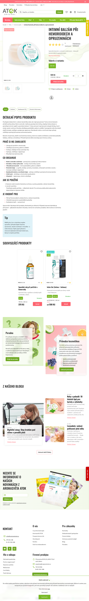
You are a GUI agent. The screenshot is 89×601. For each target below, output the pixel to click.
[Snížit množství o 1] (73, 76)
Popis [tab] (5, 109)
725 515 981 (38, 567)
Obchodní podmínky (9, 559)
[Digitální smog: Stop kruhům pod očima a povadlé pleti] (23, 419)
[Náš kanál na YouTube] (5, 549)
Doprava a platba (8, 565)
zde (49, 589)
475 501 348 (9, 540)
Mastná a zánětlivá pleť (70, 363)
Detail (37, 304)
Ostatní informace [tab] (35, 109)
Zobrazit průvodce (66, 369)
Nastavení (45, 592)
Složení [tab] (12, 109)
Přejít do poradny (12, 359)
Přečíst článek (11, 442)
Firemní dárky (66, 536)
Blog (5, 5)
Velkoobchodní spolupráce (70, 533)
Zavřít (56, 91)
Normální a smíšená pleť (70, 361)
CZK (41, 5)
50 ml (20, 298)
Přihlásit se (7, 499)
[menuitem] (8, 20)
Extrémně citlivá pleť (69, 365)
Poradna (11, 5)
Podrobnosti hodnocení (76, 45)
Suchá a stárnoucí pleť (69, 359)
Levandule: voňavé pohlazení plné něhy (75, 427)
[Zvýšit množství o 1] (82, 76)
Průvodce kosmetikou (31, 5)
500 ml (55, 296)
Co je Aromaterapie (38, 531)
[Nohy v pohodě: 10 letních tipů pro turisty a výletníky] (54, 406)
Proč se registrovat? (9, 562)
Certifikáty (6, 570)
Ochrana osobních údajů (69, 539)
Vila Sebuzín (36, 539)
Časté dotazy (7, 573)
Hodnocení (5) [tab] (22, 109)
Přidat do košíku (58, 82)
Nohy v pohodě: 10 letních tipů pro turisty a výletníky (74, 399)
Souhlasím (44, 597)
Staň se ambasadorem (39, 544)
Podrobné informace (40, 574)
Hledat (59, 12)
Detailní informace (54, 55)
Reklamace (6, 567)
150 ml (50, 296)
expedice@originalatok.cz (43, 564)
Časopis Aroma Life (38, 536)
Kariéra (35, 542)
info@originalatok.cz (12, 536)
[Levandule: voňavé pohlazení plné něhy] (54, 434)
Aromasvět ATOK (38, 533)
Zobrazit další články (44, 452)
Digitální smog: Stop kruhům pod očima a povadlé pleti (21, 431)
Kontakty (19, 5)
